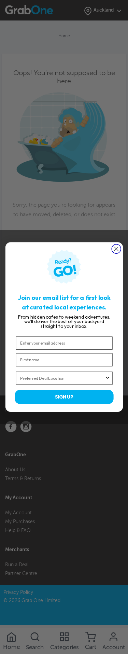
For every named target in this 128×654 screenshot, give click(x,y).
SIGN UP (64, 397)
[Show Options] (107, 378)
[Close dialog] (116, 248)
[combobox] (62, 378)
